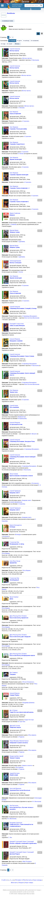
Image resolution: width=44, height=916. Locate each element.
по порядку (12, 40)
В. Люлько (21, 153)
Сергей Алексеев (15, 49)
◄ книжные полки (7, 21)
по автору (26, 40)
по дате (19, 40)
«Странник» (25, 121)
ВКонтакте (14, 882)
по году (3, 44)
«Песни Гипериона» (28, 682)
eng (8, 880)
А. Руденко (21, 737)
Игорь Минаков (14, 741)
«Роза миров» (32, 735)
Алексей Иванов (14, 693)
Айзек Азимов (14, 474)
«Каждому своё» (26, 500)
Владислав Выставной (16, 756)
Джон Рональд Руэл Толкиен (18, 616)
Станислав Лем (14, 542)
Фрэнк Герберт (14, 597)
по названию (35, 40)
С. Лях (10, 837)
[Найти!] (41, 5)
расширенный (36, 8)
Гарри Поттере (29, 720)
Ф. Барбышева (22, 418)
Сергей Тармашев (15, 491)
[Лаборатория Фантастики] (8, 6)
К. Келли (20, 272)
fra (10, 880)
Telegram (21, 882)
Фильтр (17, 44)
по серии (9, 44)
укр (13, 880)
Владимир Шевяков (28, 702)
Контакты (29, 880)
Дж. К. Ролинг (14, 710)
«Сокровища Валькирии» (29, 316)
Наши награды (37, 880)
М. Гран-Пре (21, 721)
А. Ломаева (13, 224)
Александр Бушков (15, 261)
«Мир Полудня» (27, 861)
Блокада (18, 534)
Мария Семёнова (15, 213)
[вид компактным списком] (42, 33)
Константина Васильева (32, 318)
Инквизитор (21, 417)
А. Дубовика (21, 241)
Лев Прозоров (14, 805)
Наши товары (29, 882)
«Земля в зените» (27, 765)
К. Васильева (35, 60)
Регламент (18, 880)
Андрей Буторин (15, 773)
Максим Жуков (14, 230)
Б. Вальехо (33, 434)
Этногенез (6, 536)
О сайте (3, 880)
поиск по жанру (25, 8)
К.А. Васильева (36, 801)
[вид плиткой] (38, 33)
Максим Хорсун (24, 741)
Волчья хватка (26, 90)
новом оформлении (16, 502)
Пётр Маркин (6, 553)
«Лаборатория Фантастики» (25, 893)
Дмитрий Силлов (15, 725)
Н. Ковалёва (21, 504)
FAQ (24, 880)
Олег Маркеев (14, 112)
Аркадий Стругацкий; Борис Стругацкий (22, 841)
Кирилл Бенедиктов (16, 525)
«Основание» (35, 483)
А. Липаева (21, 107)
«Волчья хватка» (27, 58)
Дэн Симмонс (14, 672)
